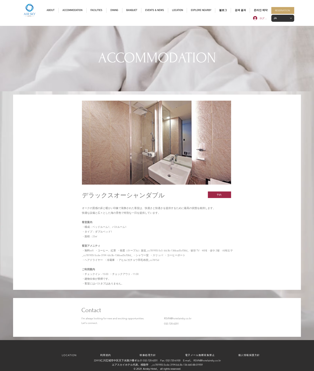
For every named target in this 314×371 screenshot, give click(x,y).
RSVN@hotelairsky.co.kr (177, 318)
